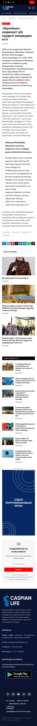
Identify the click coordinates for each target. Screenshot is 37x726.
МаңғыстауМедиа (16, 80)
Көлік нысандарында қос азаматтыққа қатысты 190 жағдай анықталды (25, 380)
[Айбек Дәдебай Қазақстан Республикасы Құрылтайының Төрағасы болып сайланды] (7, 427)
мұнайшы (6, 235)
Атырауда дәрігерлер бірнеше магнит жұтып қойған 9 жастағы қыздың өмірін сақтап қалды (24, 455)
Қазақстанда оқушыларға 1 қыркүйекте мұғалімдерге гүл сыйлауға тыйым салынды (25, 395)
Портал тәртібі (20, 13)
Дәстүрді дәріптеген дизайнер (15, 278)
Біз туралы (6, 13)
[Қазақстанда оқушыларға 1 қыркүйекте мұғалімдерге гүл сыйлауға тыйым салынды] (7, 394)
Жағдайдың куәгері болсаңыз (18, 711)
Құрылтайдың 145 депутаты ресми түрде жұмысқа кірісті (23, 440)
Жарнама (9, 708)
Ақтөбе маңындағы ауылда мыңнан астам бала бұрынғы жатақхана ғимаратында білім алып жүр (24, 412)
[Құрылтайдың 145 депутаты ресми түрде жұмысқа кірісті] (7, 441)
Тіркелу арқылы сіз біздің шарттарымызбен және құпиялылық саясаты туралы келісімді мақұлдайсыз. (18, 577)
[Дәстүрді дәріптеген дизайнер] (18, 266)
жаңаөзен (6, 232)
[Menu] (33, 8)
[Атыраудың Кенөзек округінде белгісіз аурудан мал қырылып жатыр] (7, 367)
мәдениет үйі (26, 232)
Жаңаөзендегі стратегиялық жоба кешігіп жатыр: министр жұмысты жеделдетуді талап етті (17, 340)
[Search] (29, 8)
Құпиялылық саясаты (17, 704)
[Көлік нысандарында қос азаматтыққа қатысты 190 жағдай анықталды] (7, 381)
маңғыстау (16, 232)
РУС (32, 2)
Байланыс (10, 707)
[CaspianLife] (14, 8)
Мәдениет (6, 23)
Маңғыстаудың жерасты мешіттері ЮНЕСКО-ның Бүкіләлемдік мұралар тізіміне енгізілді (18, 308)
